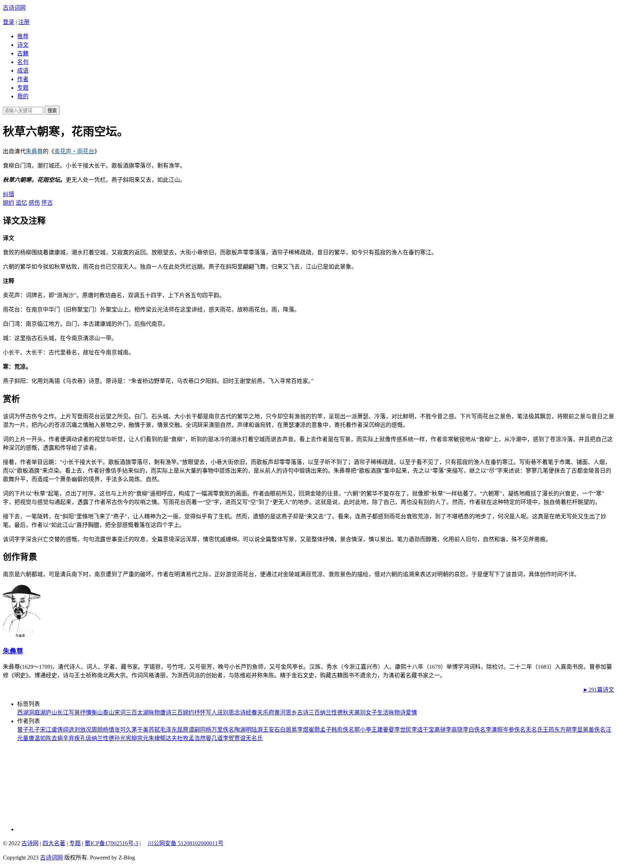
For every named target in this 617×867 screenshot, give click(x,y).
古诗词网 (14, 8)
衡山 (97, 712)
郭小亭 (362, 730)
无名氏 (534, 730)
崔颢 (314, 730)
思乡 (291, 712)
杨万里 (214, 730)
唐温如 (37, 738)
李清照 (494, 730)
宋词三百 (125, 712)
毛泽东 (168, 730)
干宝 (428, 730)
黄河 (280, 712)
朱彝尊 (34, 151)
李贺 (228, 738)
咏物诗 (397, 712)
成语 (23, 71)
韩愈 (337, 730)
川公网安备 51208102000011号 (186, 843)
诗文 (23, 45)
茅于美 (140, 730)
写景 (74, 712)
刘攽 (80, 730)
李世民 (402, 730)
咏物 (154, 712)
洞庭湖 (37, 712)
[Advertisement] (65, 786)
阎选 (68, 730)
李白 (468, 730)
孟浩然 (197, 738)
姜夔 (388, 730)
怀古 (47, 203)
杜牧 (183, 738)
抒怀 (200, 712)
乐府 (268, 712)
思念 (234, 712)
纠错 (8, 194)
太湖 (143, 712)
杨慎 (108, 730)
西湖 (23, 712)
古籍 (23, 53)
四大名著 (53, 843)
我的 (23, 96)
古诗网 (30, 843)
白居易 (288, 730)
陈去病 (54, 738)
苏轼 (154, 730)
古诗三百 (308, 712)
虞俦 (57, 730)
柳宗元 (140, 738)
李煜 (302, 730)
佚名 (228, 730)
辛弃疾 (71, 738)
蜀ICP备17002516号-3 (111, 843)
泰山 (108, 712)
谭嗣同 (197, 730)
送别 (223, 712)
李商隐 (454, 730)
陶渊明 (242, 730)
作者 (23, 79)
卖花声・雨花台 (74, 151)
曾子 (23, 730)
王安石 (271, 730)
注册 (24, 22)
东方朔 (562, 730)
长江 (63, 712)
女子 (371, 712)
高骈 (440, 730)
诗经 (245, 712)
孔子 (34, 730)
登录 (8, 22)
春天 (257, 712)
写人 (211, 712)
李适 (417, 730)
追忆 (21, 203)
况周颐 (94, 730)
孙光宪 (122, 738)
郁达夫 (168, 738)
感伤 (34, 203)
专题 (23, 88)
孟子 (325, 730)
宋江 (45, 730)
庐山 (51, 712)
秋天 (348, 712)
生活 (382, 712)
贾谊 (240, 738)
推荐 (23, 36)
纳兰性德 (331, 712)
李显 (577, 730)
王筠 (548, 730)
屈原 (183, 730)
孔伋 (85, 738)
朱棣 (154, 738)
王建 (377, 730)
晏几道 (214, 738)
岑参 (508, 730)
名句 (23, 62)
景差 (588, 730)
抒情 (85, 712)
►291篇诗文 (598, 690)
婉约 (8, 203)
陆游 (257, 730)
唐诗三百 (171, 712)
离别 (360, 712)
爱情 (411, 712)
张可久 (122, 730)
